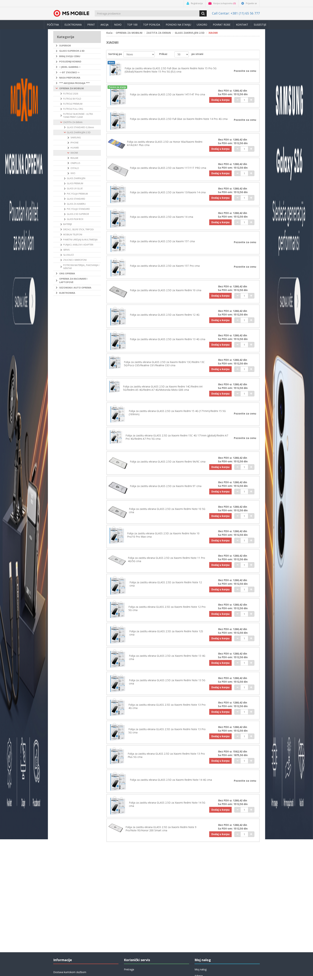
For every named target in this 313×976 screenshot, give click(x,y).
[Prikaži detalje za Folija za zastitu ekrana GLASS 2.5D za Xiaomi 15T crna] (118, 243)
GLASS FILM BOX (75, 219)
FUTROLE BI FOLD (72, 98)
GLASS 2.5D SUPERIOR (78, 214)
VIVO (72, 173)
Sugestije (260, 24)
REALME (74, 158)
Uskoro (202, 24)
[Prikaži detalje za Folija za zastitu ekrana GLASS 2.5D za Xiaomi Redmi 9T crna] (118, 487)
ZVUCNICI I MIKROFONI (75, 259)
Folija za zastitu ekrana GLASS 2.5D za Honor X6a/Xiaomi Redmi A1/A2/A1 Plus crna (164, 143)
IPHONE (74, 142)
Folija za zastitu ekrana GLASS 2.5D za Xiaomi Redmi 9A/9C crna (167, 461)
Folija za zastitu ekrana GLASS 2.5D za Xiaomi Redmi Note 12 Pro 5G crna (167, 608)
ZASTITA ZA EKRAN (72, 122)
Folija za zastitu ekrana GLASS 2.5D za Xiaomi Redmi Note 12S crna (166, 633)
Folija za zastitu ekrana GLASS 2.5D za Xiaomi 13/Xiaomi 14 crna (168, 192)
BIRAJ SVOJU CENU (69, 56)
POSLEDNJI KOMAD (70, 61)
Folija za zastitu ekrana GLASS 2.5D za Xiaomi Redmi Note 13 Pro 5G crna (167, 731)
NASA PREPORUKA (69, 77)
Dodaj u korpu (220, 100)
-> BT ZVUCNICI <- (69, 72)
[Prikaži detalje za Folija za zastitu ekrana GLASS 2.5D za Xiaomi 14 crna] (118, 218)
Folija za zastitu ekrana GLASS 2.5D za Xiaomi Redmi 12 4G (164, 314)
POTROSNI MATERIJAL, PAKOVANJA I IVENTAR (81, 267)
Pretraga (129, 969)
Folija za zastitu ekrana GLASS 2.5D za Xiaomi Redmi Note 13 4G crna (167, 657)
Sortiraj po (115, 54)
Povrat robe (221, 24)
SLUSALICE (68, 254)
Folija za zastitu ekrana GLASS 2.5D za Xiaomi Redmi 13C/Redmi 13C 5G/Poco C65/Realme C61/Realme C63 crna (164, 363)
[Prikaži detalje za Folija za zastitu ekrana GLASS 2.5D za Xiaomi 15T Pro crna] (118, 267)
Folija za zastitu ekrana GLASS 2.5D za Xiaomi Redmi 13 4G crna (167, 339)
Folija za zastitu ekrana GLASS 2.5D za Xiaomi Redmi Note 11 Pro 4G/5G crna (166, 559)
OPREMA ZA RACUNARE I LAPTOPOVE (73, 280)
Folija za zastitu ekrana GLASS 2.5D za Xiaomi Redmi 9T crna (165, 486)
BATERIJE (67, 224)
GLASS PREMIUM (75, 183)
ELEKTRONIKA (67, 292)
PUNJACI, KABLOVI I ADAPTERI (78, 244)
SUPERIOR (65, 45)
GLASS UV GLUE (75, 188)
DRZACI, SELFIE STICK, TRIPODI (78, 229)
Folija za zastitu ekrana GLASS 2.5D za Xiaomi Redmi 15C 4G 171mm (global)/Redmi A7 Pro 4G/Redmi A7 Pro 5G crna (177, 437)
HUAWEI (74, 147)
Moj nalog (200, 969)
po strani (197, 54)
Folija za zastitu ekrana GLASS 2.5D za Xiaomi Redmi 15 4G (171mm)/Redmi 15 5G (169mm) (177, 412)
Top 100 (132, 24)
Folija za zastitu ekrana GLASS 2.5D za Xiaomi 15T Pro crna (165, 265)
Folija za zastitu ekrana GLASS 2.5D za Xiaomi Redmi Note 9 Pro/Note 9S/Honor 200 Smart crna (161, 829)
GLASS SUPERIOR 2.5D (72, 50)
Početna (53, 24)
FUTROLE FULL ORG (73, 108)
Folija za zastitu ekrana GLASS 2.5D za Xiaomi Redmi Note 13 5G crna (167, 682)
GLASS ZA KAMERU (76, 203)
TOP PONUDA (151, 24)
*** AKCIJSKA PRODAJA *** (74, 83)
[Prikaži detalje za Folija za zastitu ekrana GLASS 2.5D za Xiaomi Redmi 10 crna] (118, 292)
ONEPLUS (75, 163)
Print (91, 24)
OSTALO (74, 168)
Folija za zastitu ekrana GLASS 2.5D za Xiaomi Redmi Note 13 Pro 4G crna (167, 706)
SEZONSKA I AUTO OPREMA (75, 287)
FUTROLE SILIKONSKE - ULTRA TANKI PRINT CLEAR (78, 115)
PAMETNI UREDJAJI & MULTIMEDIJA (80, 239)
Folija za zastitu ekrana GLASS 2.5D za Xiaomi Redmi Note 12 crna (166, 584)
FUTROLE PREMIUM (72, 103)
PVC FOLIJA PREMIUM (77, 193)
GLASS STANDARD (76, 198)
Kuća (109, 32)
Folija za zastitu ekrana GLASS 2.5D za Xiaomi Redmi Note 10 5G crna (167, 510)
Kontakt (242, 24)
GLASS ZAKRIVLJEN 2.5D (79, 132)
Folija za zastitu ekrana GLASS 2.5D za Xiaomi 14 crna (161, 216)
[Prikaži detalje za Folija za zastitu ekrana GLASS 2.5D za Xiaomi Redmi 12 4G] (118, 316)
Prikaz (163, 54)
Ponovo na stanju (178, 24)
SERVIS (66, 249)
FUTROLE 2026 (70, 93)
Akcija (104, 24)
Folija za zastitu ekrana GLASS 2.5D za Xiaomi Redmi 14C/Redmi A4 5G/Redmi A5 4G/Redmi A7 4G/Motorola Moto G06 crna (162, 388)
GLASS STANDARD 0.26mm (80, 127)
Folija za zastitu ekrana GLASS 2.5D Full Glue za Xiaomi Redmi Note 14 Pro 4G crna (179, 119)
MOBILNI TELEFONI (72, 234)
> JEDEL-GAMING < (69, 67)
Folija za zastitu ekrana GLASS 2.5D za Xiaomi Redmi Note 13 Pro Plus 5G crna (166, 755)
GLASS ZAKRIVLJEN (76, 178)
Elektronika (73, 24)
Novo (118, 24)
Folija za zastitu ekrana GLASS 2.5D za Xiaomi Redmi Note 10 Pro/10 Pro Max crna (163, 535)
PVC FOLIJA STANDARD (78, 209)
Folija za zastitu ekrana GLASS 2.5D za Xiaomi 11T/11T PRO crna (168, 168)
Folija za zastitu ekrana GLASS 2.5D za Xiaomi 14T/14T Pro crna (167, 94)
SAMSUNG (75, 137)
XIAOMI (74, 152)
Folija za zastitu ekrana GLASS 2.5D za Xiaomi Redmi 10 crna (165, 290)
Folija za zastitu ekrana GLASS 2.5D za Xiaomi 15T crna (162, 241)
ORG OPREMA (67, 273)
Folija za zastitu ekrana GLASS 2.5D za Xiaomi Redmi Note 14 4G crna (171, 779)
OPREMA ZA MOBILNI (71, 88)
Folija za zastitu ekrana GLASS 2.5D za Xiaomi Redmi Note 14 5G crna (167, 804)
